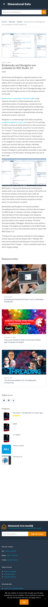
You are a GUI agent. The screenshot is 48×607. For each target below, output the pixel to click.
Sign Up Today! (37, 534)
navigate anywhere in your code (14, 122)
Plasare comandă (10, 571)
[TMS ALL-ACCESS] (6, 449)
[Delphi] (6, 427)
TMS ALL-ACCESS (18, 446)
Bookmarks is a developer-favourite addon (18, 98)
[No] (45, 598)
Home (4, 22)
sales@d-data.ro (12, 560)
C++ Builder (16, 435)
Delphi (19, 22)
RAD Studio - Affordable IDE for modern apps (28, 413)
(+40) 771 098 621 (12, 555)
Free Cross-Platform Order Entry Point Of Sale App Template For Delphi (22, 341)
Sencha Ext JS (17, 457)
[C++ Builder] (6, 438)
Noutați (12, 22)
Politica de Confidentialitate (13, 588)
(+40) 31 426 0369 (10, 551)
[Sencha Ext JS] (6, 460)
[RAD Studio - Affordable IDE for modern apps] (6, 416)
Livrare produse (9, 574)
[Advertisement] (24, 493)
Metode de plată (10, 577)
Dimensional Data (19, 4)
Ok (24, 602)
